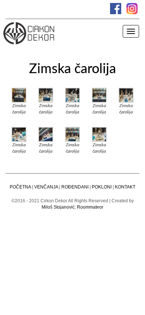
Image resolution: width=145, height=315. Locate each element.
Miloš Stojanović (58, 207)
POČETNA (20, 187)
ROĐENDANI (74, 187)
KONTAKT (125, 187)
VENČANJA (46, 187)
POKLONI (102, 187)
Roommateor (90, 207)
